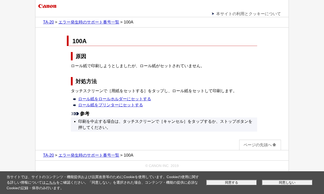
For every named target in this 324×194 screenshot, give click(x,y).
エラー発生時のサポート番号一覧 (88, 22)
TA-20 (48, 22)
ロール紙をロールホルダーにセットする (114, 99)
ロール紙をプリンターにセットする (110, 105)
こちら (51, 182)
